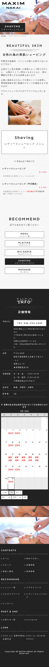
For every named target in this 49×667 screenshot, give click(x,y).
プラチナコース (33, 587)
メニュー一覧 (9, 587)
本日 (11, 492)
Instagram (32, 620)
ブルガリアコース (11, 594)
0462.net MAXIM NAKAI (36, 637)
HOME (3, 35)
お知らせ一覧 (9, 620)
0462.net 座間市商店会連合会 (13, 637)
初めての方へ (32, 558)
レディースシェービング (37, 595)
